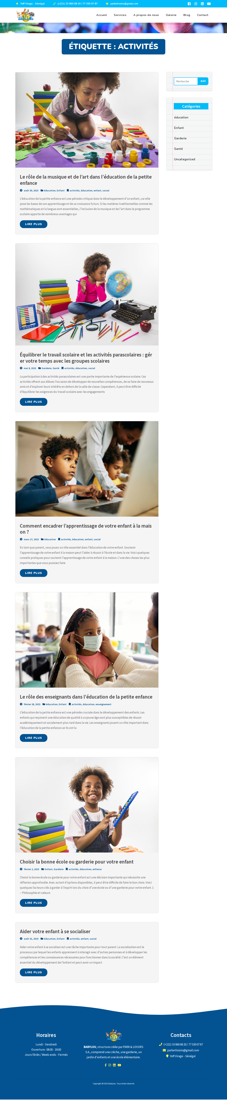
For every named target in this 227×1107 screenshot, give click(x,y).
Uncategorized (184, 159)
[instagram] (196, 3)
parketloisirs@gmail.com (124, 3)
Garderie (46, 368)
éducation (50, 190)
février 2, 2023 (31, 869)
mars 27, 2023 (31, 539)
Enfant (61, 190)
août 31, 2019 (30, 938)
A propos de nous (146, 15)
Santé (56, 368)
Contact (203, 15)
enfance (97, 869)
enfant (97, 190)
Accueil (101, 15)
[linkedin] (202, 3)
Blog (186, 15)
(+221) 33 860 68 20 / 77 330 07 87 (78, 3)
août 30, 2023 (30, 190)
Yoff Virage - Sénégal (32, 3)
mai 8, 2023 (29, 368)
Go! (203, 81)
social (106, 190)
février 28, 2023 (31, 704)
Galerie (171, 15)
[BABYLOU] (25, 15)
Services (120, 15)
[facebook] (189, 3)
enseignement (103, 704)
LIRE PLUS (33, 224)
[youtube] (209, 3)
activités (75, 190)
